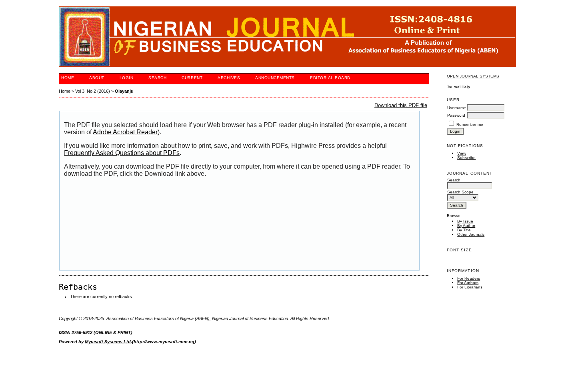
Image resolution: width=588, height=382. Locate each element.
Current (192, 78)
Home (67, 78)
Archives (229, 78)
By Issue (465, 221)
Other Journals (470, 234)
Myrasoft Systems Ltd (108, 341)
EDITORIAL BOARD (330, 78)
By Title (464, 230)
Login (127, 78)
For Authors (467, 283)
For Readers (468, 278)
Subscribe (466, 157)
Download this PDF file (400, 105)
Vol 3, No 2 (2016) (92, 91)
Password (456, 115)
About (96, 78)
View (461, 153)
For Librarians (469, 287)
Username (456, 107)
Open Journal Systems (473, 76)
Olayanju (124, 91)
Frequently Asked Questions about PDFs (122, 152)
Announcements (275, 78)
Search (157, 78)
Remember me (469, 124)
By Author (466, 225)
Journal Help (458, 87)
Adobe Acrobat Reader (125, 132)
